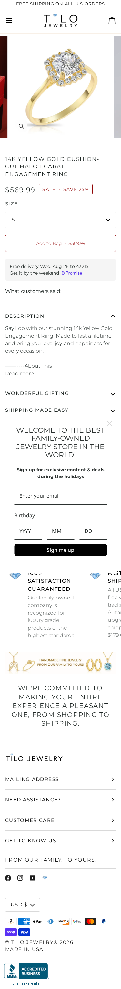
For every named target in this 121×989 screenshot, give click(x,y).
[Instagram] (20, 878)
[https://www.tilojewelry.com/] (45, 878)
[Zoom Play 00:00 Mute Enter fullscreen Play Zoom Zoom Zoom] (60, 87)
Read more (19, 374)
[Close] (109, 423)
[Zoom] (21, 126)
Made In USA (24, 949)
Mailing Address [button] (32, 779)
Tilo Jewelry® (34, 942)
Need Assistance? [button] (33, 799)
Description (25, 316)
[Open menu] (15, 20)
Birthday (24, 515)
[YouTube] (32, 878)
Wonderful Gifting (37, 393)
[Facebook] (8, 878)
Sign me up (60, 549)
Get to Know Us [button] (30, 840)
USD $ (19, 904)
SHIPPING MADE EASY (36, 410)
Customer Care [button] (30, 820)
